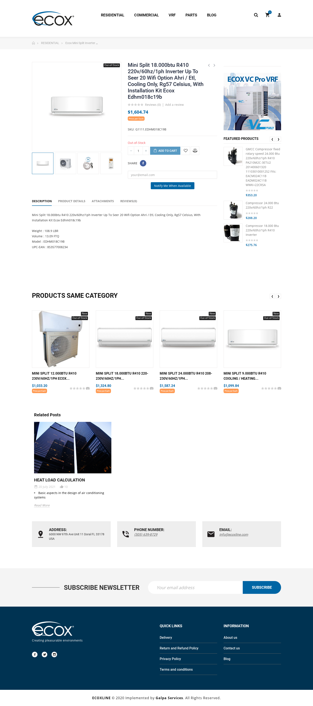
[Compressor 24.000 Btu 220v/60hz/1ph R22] (233, 210)
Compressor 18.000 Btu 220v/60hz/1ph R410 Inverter (262, 230)
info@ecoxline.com (233, 535)
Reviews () (153, 105)
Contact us (232, 648)
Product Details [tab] (71, 201)
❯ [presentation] (278, 139)
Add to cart (167, 150)
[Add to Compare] (195, 150)
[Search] (256, 15)
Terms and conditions (176, 669)
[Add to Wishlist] (185, 150)
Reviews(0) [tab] (128, 201)
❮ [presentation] (272, 139)
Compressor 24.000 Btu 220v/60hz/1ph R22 (262, 205)
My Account (277, 15)
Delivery (166, 638)
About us (230, 638)
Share (143, 163)
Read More (42, 505)
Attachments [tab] (103, 201)
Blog (227, 659)
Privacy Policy (170, 659)
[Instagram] (54, 654)
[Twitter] (44, 654)
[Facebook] (34, 654)
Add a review (174, 105)
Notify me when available (172, 186)
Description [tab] (42, 201)
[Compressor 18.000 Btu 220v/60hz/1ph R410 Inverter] (233, 233)
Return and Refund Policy (179, 648)
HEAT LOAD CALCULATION (59, 480)
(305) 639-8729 (145, 535)
